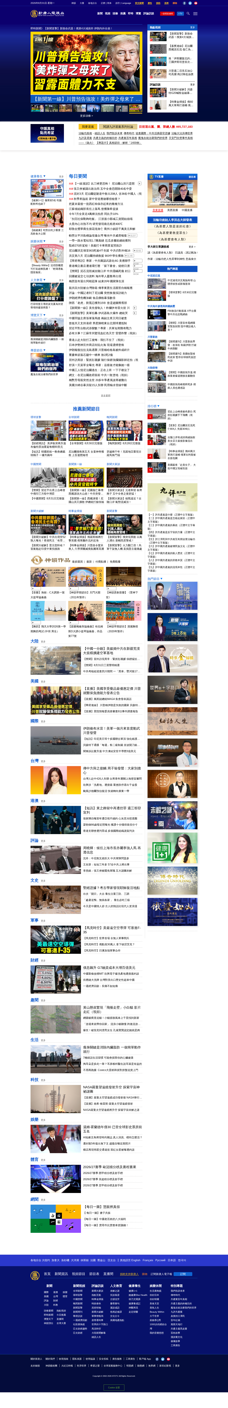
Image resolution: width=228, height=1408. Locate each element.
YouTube (195, 3)
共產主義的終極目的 (105, 138)
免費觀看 (115, 561)
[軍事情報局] (172, 765)
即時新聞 (48, 1314)
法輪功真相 (85, 133)
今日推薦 (61, 1314)
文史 (35, 880)
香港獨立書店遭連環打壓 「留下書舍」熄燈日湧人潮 (99, 266)
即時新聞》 (37, 28)
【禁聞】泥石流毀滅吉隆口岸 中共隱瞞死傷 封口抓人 (100, 271)
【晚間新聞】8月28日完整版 (124, 443)
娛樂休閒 (37, 241)
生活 (35, 1039)
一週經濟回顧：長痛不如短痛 (100, 986)
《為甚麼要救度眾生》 (172, 233)
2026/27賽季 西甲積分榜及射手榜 (103, 1173)
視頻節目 (78, 1274)
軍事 (35, 920)
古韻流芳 (115, 1299)
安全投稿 (103, 1358)
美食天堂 (154, 1303)
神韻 (73, 3)
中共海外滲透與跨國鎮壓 (161, 306)
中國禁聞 (36, 464)
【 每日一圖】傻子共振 (96, 1212)
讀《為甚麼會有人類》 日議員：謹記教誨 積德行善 (178, 252)
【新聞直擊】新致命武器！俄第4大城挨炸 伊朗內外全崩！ (181, 35)
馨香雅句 (115, 1303)
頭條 (115, 13)
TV (181, 14)
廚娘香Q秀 (155, 1320)
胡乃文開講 (134, 1299)
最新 (89, 561)
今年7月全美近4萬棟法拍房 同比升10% (93, 214)
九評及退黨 (85, 138)
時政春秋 (96, 1303)
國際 (35, 721)
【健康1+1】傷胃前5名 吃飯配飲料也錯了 (46, 202)
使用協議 (90, 1358)
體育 (35, 1159)
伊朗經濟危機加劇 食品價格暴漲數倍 (92, 298)
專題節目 (37, 350)
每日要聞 (78, 176)
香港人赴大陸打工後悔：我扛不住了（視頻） (97, 340)
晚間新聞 (112, 417)
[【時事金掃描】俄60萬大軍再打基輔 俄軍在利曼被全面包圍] (158, 108)
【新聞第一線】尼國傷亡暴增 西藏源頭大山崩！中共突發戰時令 (86, 494)
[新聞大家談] (172, 640)
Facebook (184, 3)
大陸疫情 (153, 367)
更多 (192, 27)
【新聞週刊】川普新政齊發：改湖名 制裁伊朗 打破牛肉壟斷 (182, 345)
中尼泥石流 (154, 275)
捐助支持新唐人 (129, 1274)
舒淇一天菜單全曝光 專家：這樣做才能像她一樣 (99, 365)
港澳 (35, 800)
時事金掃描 (75, 511)
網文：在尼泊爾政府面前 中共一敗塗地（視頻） (99, 375)
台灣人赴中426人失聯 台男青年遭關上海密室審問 (112, 778)
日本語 (172, 1260)
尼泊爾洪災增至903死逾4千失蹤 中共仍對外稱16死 (99, 251)
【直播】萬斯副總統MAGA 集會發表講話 (107, 699)
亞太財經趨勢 (80, 1328)
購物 (175, 3)
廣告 (150, 3)
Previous (35, 66)
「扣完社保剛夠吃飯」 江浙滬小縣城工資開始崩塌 (101, 219)
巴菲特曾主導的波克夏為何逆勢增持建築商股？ (47, 306)
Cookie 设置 (114, 1387)
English (135, 1260)
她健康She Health (138, 1295)
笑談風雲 (115, 1295)
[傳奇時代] (172, 893)
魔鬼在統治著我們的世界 (153, 138)
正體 (103, 3)
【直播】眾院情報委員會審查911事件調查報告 (110, 711)
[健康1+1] (172, 862)
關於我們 (50, 1358)
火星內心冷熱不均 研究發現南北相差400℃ (96, 224)
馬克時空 (96, 1328)
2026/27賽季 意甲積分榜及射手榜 (103, 1185)
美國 (35, 681)
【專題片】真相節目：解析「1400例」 (119, 142)
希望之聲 (95, 1365)
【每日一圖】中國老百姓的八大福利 (104, 1219)
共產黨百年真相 (127, 138)
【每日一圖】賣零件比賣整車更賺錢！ (106, 1225)
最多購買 (77, 561)
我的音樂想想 (157, 1332)
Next (139, 66)
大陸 (35, 641)
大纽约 (46, 1260)
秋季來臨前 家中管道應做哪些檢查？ (97, 199)
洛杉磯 (65, 1260)
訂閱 (183, 1274)
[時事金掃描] (172, 671)
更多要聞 (105, 395)
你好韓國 (154, 1299)
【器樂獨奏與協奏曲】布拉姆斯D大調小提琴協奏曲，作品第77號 (85, 631)
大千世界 (154, 1316)
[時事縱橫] (172, 608)
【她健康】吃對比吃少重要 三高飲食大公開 (47, 232)
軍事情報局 (97, 1316)
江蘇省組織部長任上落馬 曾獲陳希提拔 (67, 28)
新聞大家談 (113, 464)
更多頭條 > (86, 115)
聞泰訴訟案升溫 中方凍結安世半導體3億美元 (109, 751)
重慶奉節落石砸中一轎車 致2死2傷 (91, 355)
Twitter (190, 3)
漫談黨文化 (176, 1337)
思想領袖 (96, 1307)
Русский (160, 1260)
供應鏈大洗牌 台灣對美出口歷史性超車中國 (109, 979)
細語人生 (100, 133)
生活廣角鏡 (155, 1290)
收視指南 (63, 1358)
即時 (130, 13)
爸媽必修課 (116, 1311)
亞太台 (112, 1260)
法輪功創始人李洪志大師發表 (172, 220)
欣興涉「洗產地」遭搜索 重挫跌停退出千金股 (110, 784)
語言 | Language (123, 3)
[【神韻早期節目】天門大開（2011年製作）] (86, 587)
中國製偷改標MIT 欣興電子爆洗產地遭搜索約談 (111, 973)
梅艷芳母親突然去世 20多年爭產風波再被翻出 (98, 380)
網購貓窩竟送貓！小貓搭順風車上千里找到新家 (111, 1017)
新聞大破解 (37, 511)
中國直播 (187, 210)
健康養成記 (134, 1303)
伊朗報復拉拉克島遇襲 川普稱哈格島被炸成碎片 (99, 350)
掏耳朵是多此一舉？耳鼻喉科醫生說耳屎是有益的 (112, 1063)
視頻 (107, 13)
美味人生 (154, 1307)
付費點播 (100, 561)
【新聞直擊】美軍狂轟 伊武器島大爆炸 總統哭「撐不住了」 (98, 313)
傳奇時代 (129, 133)
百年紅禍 (175, 1320)
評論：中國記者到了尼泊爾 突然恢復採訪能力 (98, 293)
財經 (35, 960)
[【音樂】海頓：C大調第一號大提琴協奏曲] (48, 587)
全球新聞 (74, 417)
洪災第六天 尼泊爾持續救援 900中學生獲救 (96, 255)
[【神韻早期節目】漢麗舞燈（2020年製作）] (123, 621)
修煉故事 (175, 1341)
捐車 (166, 3)
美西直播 (172, 210)
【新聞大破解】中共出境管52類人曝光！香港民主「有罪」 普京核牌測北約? (48, 540)
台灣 (35, 760)
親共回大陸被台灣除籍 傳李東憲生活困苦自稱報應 (101, 288)
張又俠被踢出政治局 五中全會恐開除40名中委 (103, 188)
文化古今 (115, 1316)
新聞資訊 (61, 1274)
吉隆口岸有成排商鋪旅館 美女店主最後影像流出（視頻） (181, 441)
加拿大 (56, 1260)
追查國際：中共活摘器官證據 (153, 133)
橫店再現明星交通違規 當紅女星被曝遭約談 (109, 1149)
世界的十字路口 (100, 1324)
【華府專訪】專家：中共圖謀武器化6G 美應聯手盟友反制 (100, 261)
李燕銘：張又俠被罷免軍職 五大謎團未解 (107, 870)
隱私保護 (77, 1358)
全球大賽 (61, 1323)
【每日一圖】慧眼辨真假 (101, 1207)
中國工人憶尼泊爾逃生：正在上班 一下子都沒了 (99, 370)
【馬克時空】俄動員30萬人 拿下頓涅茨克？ (109, 944)
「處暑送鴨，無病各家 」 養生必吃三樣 (106, 900)
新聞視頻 (79, 1285)
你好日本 (154, 1295)
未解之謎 (115, 1290)
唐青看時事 (97, 1320)
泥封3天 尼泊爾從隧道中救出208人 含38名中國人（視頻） (108, 194)
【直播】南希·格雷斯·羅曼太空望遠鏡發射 (108, 1103)
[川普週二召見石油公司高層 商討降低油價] (158, 77)
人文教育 (37, 280)
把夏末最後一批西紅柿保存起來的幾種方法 (96, 204)
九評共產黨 (176, 1311)
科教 (55, 1304)
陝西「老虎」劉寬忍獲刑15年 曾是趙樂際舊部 (98, 303)
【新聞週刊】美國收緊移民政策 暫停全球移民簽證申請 (182, 357)
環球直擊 (36, 417)
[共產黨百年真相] (172, 797)
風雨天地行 (176, 1324)
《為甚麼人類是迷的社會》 (173, 226)
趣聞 (35, 1000)
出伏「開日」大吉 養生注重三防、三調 (106, 893)
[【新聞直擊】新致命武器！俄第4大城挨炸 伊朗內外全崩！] (158, 40)
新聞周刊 (77, 1311)
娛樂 (35, 1119)
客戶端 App (145, 1358)
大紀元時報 (67, 1365)
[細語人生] (172, 734)
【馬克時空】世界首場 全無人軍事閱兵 (106, 938)
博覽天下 (37, 315)
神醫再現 (133, 1307)
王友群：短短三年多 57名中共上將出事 (106, 864)
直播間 (108, 1274)
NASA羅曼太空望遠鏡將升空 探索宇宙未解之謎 (111, 1109)
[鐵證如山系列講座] (172, 925)
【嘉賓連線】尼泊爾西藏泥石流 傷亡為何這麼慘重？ (181, 48)
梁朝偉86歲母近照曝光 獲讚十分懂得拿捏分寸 (110, 824)
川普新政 (153, 336)
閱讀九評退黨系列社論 (118, 126)
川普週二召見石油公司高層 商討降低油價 (181, 72)
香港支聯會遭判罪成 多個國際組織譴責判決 (109, 830)
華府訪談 (77, 1316)
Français (148, 1260)
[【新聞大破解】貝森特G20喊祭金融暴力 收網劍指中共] (158, 96)
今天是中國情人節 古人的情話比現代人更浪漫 (110, 906)
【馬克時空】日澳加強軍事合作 (102, 950)
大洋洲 (75, 1260)
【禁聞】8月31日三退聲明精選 (101, 665)
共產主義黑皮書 (179, 1328)
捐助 (158, 3)
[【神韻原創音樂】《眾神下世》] (123, 587)
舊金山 (101, 1260)
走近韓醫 (133, 1311)
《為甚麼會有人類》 (173, 239)
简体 (109, 3)
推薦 (123, 13)
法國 (93, 1260)
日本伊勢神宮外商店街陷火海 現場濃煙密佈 (96, 345)
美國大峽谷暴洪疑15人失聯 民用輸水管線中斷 (98, 385)
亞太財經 (77, 1332)
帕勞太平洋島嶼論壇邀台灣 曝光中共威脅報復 (98, 235)
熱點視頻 (155, 27)
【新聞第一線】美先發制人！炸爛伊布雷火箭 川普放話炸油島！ (99, 308)
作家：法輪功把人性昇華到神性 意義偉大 (172, 259)
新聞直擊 (112, 511)
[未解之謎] (172, 828)
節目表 (192, 177)
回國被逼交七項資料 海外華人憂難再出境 (95, 276)
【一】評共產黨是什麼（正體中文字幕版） (171, 514)
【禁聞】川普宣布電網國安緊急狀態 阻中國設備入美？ (182, 326)
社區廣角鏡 (79, 1324)
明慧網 (129, 1365)
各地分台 (92, 3)
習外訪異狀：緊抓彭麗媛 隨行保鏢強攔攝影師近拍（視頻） (103, 360)
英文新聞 (139, 3)
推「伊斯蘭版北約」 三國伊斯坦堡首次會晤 (181, 60)
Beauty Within (157, 1311)
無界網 (151, 1365)
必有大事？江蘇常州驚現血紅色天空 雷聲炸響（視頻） (103, 333)
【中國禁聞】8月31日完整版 (47, 498)
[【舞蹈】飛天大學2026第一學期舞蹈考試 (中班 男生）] (48, 621)
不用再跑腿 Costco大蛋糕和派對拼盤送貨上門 (110, 1070)
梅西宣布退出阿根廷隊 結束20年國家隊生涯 (96, 281)
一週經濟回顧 (80, 1320)
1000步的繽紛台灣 (158, 1326)
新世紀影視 (165, 1365)
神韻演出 (48, 1323)
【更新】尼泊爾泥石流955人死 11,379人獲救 (86, 99)
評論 (35, 840)
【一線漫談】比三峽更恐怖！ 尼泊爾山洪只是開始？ (104, 184)
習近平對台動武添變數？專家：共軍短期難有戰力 (100, 328)
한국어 (182, 1260)
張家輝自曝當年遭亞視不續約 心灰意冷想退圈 (110, 818)
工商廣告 (175, 1345)
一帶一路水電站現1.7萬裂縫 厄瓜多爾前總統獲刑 (100, 240)
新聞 (100, 13)
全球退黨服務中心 (113, 1365)
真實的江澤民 (178, 1316)
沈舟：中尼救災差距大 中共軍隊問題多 (106, 858)
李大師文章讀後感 (159, 246)
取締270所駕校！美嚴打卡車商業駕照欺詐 (95, 245)
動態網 (140, 1365)
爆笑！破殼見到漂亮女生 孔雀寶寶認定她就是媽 (111, 1030)
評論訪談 (148, 13)
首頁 (47, 1274)
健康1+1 (133, 1290)
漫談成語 (115, 1307)
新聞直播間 (168, 14)
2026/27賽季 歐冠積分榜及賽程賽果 (109, 1167)
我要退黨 (88, 126)
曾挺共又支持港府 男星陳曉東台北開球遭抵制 (98, 323)
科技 (35, 1079)
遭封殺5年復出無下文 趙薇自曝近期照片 (107, 1143)
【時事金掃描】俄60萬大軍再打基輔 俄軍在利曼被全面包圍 (181, 103)
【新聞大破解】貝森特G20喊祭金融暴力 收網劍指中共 (181, 91)
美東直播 (158, 210)
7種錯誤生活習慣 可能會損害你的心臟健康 (108, 1057)
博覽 (138, 13)
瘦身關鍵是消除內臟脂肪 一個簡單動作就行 (47, 341)
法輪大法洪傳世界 (182, 133)
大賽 (82, 3)
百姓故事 (175, 1332)
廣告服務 (117, 1358)
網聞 (35, 1199)
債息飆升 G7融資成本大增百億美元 (109, 967)
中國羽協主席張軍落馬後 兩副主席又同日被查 (98, 318)
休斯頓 (85, 1260)
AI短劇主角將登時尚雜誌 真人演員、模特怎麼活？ (112, 1137)
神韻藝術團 (51, 1365)
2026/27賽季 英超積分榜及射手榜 (103, 1179)
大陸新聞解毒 (99, 1332)
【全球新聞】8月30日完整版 (85, 443)
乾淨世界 (81, 1365)
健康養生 (37, 176)
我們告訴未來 (114, 133)
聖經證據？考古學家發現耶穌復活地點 (111, 888)
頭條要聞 (48, 1310)
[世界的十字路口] (172, 703)
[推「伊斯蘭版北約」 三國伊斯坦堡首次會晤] (158, 65)
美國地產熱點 (117, 1320)
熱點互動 (96, 1295)
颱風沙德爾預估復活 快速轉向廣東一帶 (106, 791)
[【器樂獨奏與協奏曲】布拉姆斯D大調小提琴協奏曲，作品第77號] (86, 621)
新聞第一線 (75, 464)
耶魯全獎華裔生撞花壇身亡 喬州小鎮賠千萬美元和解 (102, 229)
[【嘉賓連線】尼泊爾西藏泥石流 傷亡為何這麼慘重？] (158, 52)
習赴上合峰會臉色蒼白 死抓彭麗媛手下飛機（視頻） (182, 415)
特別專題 (177, 1285)
